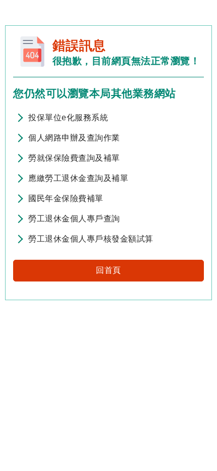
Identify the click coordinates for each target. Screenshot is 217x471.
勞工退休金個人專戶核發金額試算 (90, 238)
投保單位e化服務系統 (68, 117)
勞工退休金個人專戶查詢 (74, 218)
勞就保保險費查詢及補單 (74, 158)
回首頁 (108, 270)
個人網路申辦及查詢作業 (74, 137)
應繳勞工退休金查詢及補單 (78, 178)
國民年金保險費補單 (65, 198)
